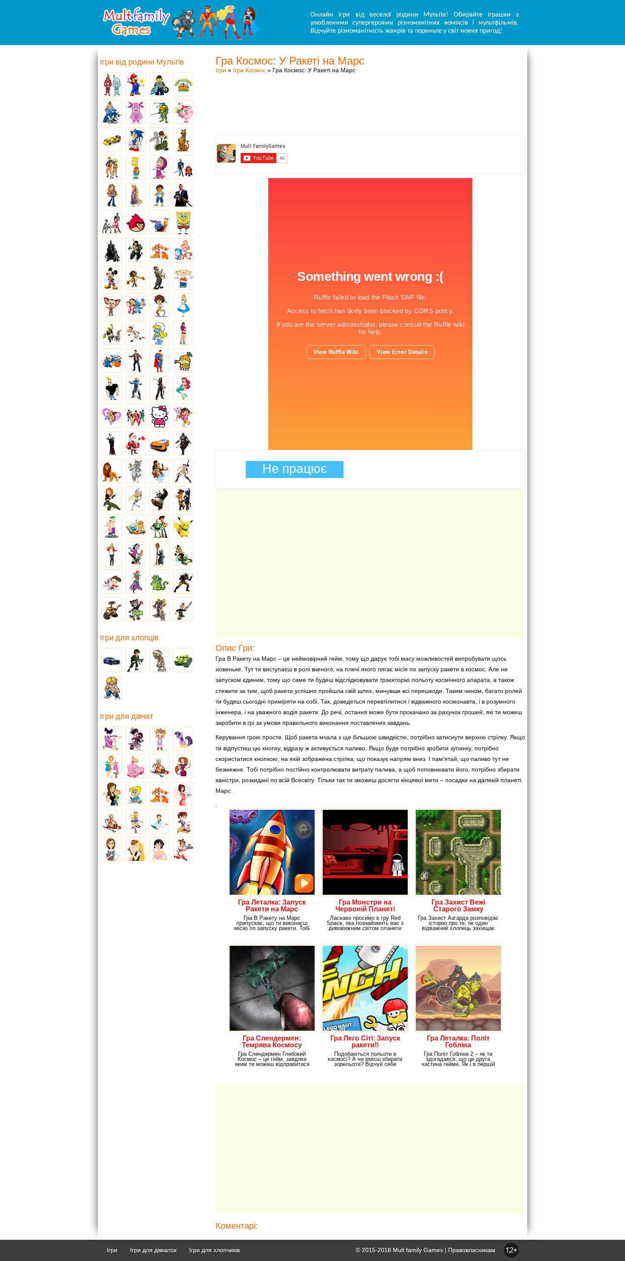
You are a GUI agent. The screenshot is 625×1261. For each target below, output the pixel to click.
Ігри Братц (112, 195)
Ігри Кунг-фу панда (159, 499)
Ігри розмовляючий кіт (135, 609)
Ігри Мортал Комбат (135, 388)
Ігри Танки (183, 660)
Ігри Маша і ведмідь (159, 168)
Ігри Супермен (159, 361)
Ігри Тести (112, 849)
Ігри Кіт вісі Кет (112, 582)
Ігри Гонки (112, 660)
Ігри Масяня (183, 278)
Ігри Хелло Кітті (159, 416)
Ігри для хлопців (129, 637)
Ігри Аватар (112, 112)
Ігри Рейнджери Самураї (135, 416)
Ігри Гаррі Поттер (135, 361)
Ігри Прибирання (135, 822)
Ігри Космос (249, 70)
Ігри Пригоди (112, 822)
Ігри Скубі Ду (183, 140)
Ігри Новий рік (135, 444)
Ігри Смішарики (183, 112)
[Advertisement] (370, 95)
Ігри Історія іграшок (159, 527)
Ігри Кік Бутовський (159, 306)
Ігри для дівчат (126, 716)
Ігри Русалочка (183, 388)
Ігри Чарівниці (135, 582)
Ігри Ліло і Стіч (135, 306)
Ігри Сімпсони (135, 168)
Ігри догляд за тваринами (159, 250)
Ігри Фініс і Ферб (112, 527)
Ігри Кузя (183, 554)
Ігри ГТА (183, 195)
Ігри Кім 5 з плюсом (112, 499)
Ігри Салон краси (112, 223)
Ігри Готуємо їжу (183, 849)
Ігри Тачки (112, 140)
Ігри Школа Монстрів (135, 739)
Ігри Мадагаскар (135, 278)
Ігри (221, 70)
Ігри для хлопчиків (214, 1250)
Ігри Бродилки (159, 767)
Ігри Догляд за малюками (112, 794)
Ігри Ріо (112, 361)
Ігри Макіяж (159, 849)
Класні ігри (135, 250)
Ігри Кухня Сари (183, 822)
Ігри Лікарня (159, 822)
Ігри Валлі (112, 609)
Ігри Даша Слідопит (183, 416)
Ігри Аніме (183, 471)
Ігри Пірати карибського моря (159, 388)
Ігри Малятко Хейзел (159, 739)
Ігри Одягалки (112, 767)
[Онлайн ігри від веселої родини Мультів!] (180, 37)
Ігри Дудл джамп (183, 361)
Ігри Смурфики (159, 333)
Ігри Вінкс (112, 739)
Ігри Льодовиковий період (159, 471)
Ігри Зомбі (159, 660)
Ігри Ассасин (183, 444)
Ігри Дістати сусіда (183, 609)
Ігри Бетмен (112, 250)
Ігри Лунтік (135, 112)
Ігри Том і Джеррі (135, 471)
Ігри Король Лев (112, 471)
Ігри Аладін (183, 333)
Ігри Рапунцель (135, 195)
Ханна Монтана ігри (112, 554)
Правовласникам (471, 1250)
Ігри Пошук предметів (159, 278)
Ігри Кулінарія (183, 794)
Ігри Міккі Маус (112, 278)
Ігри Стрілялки (135, 660)
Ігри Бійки (112, 688)
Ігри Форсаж (159, 444)
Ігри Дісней (183, 306)
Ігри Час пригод (135, 527)
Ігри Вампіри (112, 444)
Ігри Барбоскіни (112, 306)
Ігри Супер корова (135, 333)
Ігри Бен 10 (159, 140)
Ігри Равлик (159, 223)
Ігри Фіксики (183, 250)
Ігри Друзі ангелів (135, 499)
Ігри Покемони (183, 527)
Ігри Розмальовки (135, 794)
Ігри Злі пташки (135, 223)
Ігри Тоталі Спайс (112, 416)
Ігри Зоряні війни (183, 168)
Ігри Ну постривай (135, 554)
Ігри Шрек (112, 333)
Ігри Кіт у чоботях (183, 499)
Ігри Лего (159, 85)
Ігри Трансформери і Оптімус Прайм (159, 609)
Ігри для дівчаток (153, 1250)
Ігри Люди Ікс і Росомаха (183, 582)
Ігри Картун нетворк (112, 388)
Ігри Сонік (135, 140)
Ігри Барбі (135, 767)
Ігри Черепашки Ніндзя (159, 112)
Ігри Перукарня (183, 767)
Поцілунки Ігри (135, 849)
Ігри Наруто (112, 168)
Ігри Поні (183, 739)
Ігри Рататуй (159, 554)
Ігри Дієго (159, 195)
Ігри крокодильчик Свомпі (159, 582)
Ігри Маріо (135, 85)
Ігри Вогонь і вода (112, 85)
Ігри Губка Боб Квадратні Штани (183, 223)
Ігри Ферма (183, 85)
